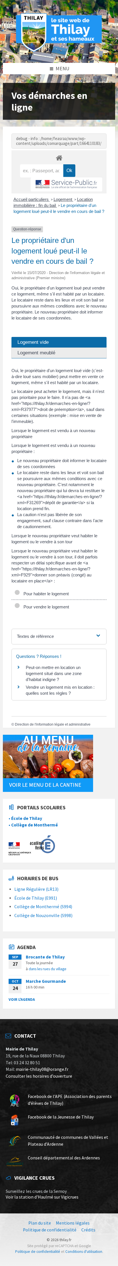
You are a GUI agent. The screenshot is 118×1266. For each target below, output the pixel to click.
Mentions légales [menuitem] (73, 1223)
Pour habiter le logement (45, 593)
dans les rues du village (47, 968)
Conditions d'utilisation (83, 1251)
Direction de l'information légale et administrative (53, 724)
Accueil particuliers (31, 199)
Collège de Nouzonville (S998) (43, 915)
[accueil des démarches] (59, 157)
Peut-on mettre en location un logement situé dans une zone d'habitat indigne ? (54, 673)
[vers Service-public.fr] (66, 184)
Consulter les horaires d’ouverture (39, 1076)
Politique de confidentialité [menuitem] (49, 1230)
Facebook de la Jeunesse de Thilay (61, 1117)
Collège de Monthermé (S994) (43, 906)
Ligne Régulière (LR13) (36, 889)
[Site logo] (59, 51)
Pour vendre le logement (45, 606)
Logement (63, 199)
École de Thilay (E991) (35, 898)
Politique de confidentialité (37, 1251)
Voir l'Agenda (22, 999)
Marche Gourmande (46, 981)
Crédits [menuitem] (88, 1230)
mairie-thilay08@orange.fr (42, 1069)
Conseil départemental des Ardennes (64, 1158)
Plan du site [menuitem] (39, 1223)
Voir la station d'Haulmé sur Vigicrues (42, 1197)
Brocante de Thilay (45, 957)
